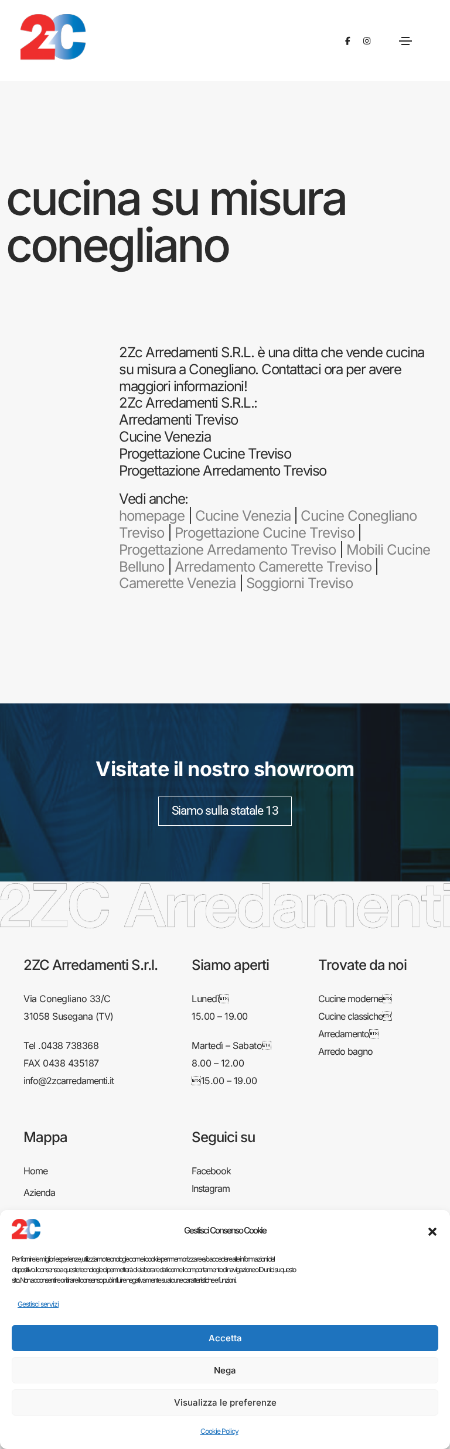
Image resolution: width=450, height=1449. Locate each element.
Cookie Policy (219, 1431)
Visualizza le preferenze (225, 1402)
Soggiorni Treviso (299, 583)
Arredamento (348, 1034)
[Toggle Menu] (405, 40)
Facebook (211, 1171)
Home (35, 1171)
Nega (225, 1370)
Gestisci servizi (38, 1304)
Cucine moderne (354, 998)
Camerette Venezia (177, 583)
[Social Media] (347, 41)
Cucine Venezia (243, 515)
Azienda (39, 1192)
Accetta (225, 1338)
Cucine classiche (354, 1016)
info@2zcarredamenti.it (68, 1080)
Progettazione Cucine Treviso (264, 532)
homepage (152, 515)
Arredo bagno (345, 1051)
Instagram (211, 1188)
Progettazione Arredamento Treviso (227, 549)
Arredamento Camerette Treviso (273, 566)
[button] (432, 1230)
